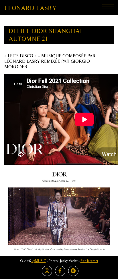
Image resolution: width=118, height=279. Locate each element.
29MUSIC (39, 261)
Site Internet (89, 261)
